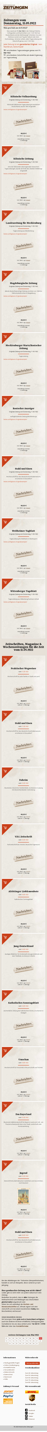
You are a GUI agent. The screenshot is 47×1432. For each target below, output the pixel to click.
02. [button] (10, 1338)
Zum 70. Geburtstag (31, 1380)
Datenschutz (8, 1374)
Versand (28, 136)
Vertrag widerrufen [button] (32, 1363)
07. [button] (27, 1338)
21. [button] (37, 1341)
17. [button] (23, 1341)
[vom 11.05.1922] (23, 1195)
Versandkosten (9, 1370)
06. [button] (23, 1338)
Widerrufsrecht (9, 1372)
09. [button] (34, 1338)
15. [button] (17, 1341)
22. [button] (40, 1341)
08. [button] (30, 1338)
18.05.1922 (25, 1235)
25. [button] (17, 1343)
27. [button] (23, 1343)
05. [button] (20, 1338)
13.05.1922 (25, 783)
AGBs (6, 1379)
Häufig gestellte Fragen (12, 1363)
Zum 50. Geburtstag (31, 1375)
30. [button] (34, 1343)
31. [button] (37, 1343)
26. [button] (20, 1343)
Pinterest (32, 1419)
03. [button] (13, 1338)
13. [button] (10, 1341)
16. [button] (20, 1341)
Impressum (8, 1377)
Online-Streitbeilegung (11, 1365)
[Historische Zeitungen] (15, 7)
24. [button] (13, 1343)
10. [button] (37, 1338)
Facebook (32, 1410)
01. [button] (7, 1338)
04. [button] (17, 1338)
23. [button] (10, 1343)
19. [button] (30, 1341)
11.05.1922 (25, 672)
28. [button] (27, 1343)
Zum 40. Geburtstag (31, 1373)
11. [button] (40, 1338)
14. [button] (13, 1341)
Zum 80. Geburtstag (31, 1382)
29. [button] (30, 1343)
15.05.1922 (25, 1117)
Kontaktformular (9, 1367)
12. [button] (7, 1341)
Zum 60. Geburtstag (31, 1378)
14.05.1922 (25, 894)
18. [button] (27, 1341)
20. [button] (34, 1341)
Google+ (31, 1413)
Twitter (31, 1416)
